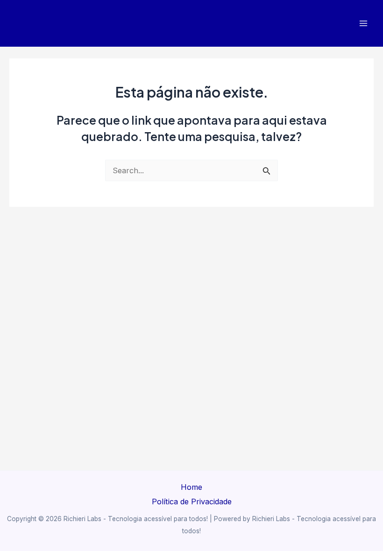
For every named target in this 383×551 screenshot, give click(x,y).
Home (191, 487)
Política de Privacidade (192, 501)
